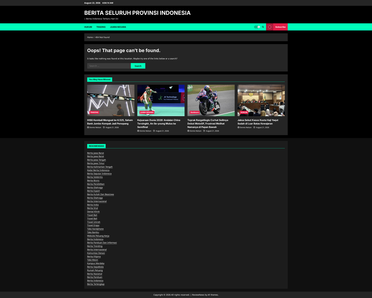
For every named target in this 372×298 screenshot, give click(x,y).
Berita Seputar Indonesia (99, 173)
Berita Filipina (94, 256)
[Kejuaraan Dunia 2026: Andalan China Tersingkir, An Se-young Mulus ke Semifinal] (161, 100)
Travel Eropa (93, 225)
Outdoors (195, 112)
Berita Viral (92, 208)
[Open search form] (263, 27)
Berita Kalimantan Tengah (100, 166)
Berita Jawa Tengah (96, 159)
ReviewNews (198, 294)
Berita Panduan (94, 277)
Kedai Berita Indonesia (98, 170)
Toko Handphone (95, 228)
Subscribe (280, 27)
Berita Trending (94, 246)
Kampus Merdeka (95, 263)
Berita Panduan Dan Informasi (102, 242)
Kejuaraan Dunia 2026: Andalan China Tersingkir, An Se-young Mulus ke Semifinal (158, 123)
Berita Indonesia (95, 239)
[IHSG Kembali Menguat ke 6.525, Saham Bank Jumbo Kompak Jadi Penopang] (110, 100)
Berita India (93, 204)
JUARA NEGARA (118, 27)
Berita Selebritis (95, 177)
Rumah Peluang (95, 270)
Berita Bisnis (93, 180)
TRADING (101, 27)
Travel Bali (92, 215)
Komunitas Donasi (96, 253)
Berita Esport (93, 190)
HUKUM (88, 27)
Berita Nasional (94, 273)
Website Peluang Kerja (98, 235)
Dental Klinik (93, 211)
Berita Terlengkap (95, 284)
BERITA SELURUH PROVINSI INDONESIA (137, 12)
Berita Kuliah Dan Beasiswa (100, 194)
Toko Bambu (93, 232)
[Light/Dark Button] (257, 26)
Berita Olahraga (95, 187)
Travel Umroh (93, 222)
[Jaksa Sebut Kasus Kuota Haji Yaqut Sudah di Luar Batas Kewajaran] (261, 100)
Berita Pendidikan (95, 184)
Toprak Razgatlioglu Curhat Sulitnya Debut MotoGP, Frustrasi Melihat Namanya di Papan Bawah (207, 123)
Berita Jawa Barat (95, 153)
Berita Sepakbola (95, 266)
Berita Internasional (97, 201)
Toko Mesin (92, 259)
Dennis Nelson (95, 127)
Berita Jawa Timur (95, 163)
